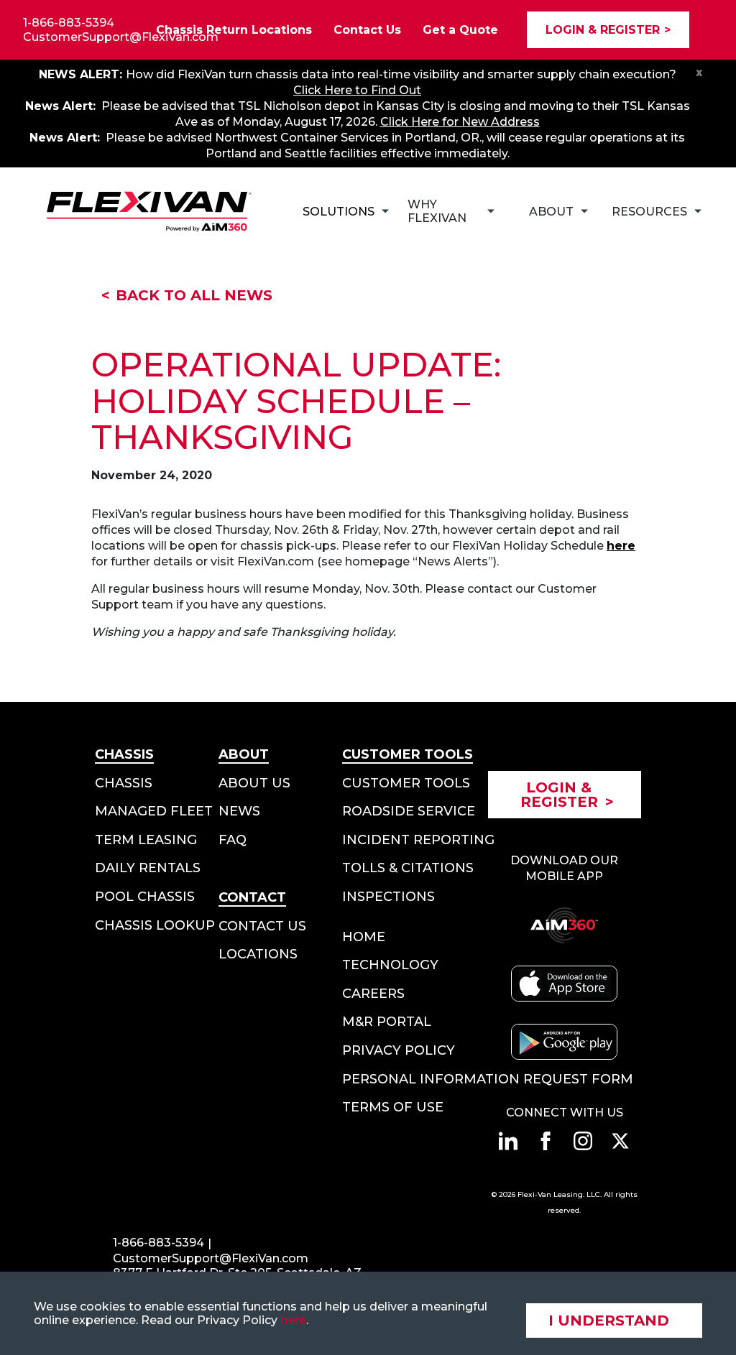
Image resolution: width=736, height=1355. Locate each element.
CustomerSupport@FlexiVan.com (120, 37)
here (293, 1320)
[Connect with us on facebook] (545, 1140)
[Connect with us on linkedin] (508, 1140)
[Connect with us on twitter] (620, 1140)
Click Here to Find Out (357, 90)
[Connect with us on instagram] (582, 1140)
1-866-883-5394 (68, 22)
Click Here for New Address (460, 122)
